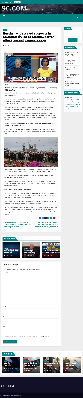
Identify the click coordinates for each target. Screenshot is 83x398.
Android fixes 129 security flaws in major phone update (71, 61)
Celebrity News (8, 20)
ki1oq (14, 395)
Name (5, 306)
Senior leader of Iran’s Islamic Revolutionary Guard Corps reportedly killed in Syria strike (46, 224)
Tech (10, 16)
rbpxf (9, 395)
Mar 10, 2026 (29, 368)
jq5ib (4, 395)
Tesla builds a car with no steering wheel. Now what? (72, 83)
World (51, 16)
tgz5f (12, 395)
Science (60, 16)
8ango (17, 395)
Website (5, 326)
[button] (77, 18)
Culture (43, 16)
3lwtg (1, 395)
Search (67, 28)
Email (5, 316)
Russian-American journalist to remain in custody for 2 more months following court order (17, 224)
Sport (18, 16)
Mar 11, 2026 (9, 368)
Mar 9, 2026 (69, 368)
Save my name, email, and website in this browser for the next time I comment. (27, 336)
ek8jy (6, 395)
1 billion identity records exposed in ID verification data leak (72, 54)
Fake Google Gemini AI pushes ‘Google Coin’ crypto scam (72, 75)
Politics (27, 16)
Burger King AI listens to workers (51, 365)
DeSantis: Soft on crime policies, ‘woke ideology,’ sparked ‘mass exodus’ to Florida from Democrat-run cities (72, 104)
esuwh (20, 395)
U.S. (34, 16)
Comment (6, 272)
